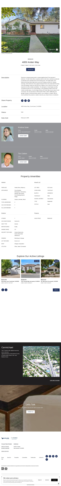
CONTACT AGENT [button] (23, 135)
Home (2, 457)
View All (56, 289)
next (9, 49)
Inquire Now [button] (30, 69)
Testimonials (33, 457)
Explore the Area (55, 380)
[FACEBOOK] (47, 456)
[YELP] (47, 459)
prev (5, 49)
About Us (9, 457)
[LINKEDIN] (53, 456)
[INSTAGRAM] (50, 456)
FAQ (2, 459)
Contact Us (41, 457)
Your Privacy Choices (30, 484)
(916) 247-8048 (32, 158)
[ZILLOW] (56, 456)
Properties (16, 457)
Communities (24, 457)
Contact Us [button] (30, 411)
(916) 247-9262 (37, 132)
